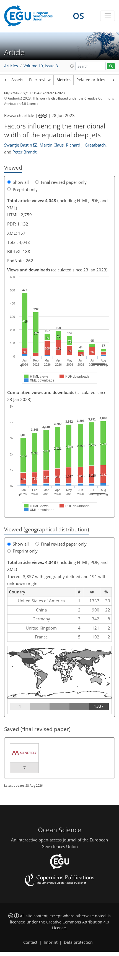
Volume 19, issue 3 (41, 65)
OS (78, 15)
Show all (21, 182)
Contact (30, 942)
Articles (11, 65)
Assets (17, 79)
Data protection (78, 942)
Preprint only (25, 189)
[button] (72, 65)
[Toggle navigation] (107, 16)
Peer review (40, 79)
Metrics (63, 79)
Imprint (51, 942)
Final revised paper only (64, 182)
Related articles (90, 79)
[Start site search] (111, 66)
